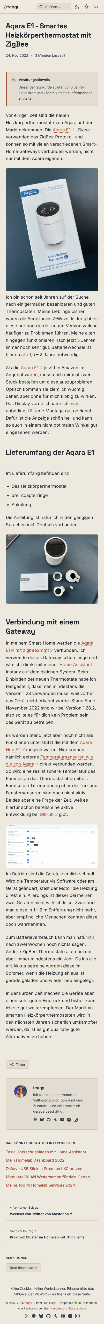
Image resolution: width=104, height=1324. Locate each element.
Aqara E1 (63, 129)
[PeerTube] (69, 1120)
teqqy (12, 6)
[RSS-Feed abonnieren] (77, 7)
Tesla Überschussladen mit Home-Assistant (46, 1151)
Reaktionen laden (23, 1268)
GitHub (49, 814)
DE (96, 6)
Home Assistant (75, 664)
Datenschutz (77, 1308)
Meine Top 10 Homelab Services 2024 (40, 1185)
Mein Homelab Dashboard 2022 (35, 1160)
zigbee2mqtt (38, 650)
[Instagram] (76, 1120)
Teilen (20, 1064)
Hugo (52, 1303)
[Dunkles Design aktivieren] (86, 7)
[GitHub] (49, 1120)
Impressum (59, 1308)
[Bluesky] (42, 1120)
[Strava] (55, 1120)
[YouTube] (62, 1120)
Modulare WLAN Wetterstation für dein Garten (48, 1176)
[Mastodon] (35, 1120)
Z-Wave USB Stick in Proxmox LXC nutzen (44, 1168)
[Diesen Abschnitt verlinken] (10, 462)
